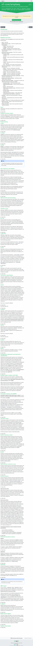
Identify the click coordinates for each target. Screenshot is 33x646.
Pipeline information (5, 103)
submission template (15, 595)
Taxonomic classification (6, 65)
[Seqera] (14, 644)
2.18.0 (17, 17)
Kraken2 (4, 73)
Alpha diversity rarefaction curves (9, 87)
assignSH (5, 69)
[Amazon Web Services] (15, 644)
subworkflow (10, 370)
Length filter (5, 59)
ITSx (4, 64)
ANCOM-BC (3, 554)
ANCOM (16, 539)
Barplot (4, 86)
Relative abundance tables (8, 84)
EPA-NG (2, 368)
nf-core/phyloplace (19, 369)
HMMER (9, 365)
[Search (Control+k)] (17, 1)
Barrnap (4, 57)
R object (3, 100)
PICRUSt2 (3, 95)
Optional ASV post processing (7, 52)
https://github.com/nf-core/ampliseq (17, 21)
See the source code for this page (16, 638)
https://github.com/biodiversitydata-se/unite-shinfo (14, 319)
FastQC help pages (16, 129)
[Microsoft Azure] (17, 644)
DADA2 (4, 68)
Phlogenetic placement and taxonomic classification (11, 75)
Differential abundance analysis (8, 92)
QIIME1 (8, 397)
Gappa (7, 369)
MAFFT (16, 365)
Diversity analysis (6, 90)
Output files (3, 111)
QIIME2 (4, 74)
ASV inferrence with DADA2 (7, 49)
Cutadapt (5, 47)
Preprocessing (4, 44)
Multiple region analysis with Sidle (8, 78)
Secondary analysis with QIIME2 (7, 80)
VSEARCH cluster (6, 54)
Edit (30, 4)
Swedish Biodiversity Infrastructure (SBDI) (8, 591)
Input (3, 42)
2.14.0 (30, 27)
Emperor (16, 508)
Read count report (5, 101)
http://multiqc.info (8, 157)
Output (3, 27)
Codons (4, 62)
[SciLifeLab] (18, 644)
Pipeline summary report (6, 43)
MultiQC (4, 48)
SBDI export (4, 97)
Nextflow (11, 39)
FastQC (4, 46)
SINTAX (4, 71)
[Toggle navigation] (31, 1)
